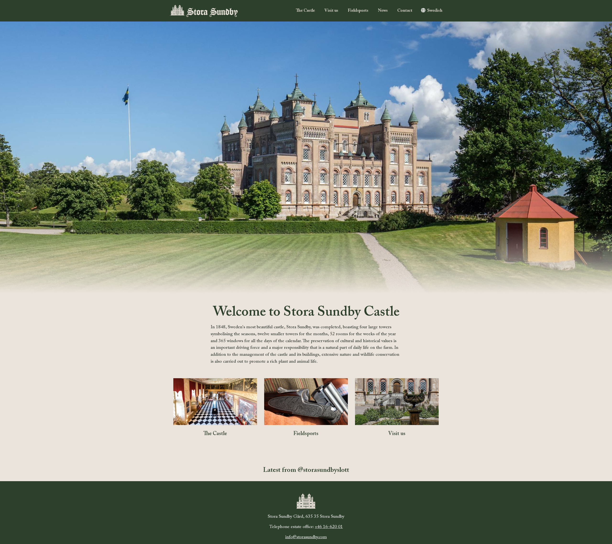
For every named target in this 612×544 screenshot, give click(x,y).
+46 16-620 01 (329, 527)
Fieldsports (358, 11)
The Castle (305, 11)
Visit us (331, 11)
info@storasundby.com (306, 537)
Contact (404, 11)
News (383, 11)
